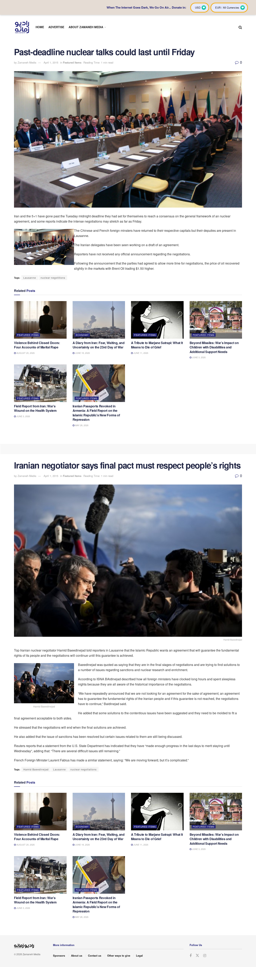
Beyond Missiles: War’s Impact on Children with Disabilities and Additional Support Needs (214, 347)
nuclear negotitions (53, 277)
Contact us (94, 955)
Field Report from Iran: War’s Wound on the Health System (35, 408)
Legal (139, 955)
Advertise (56, 27)
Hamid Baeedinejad (36, 769)
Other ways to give (118, 955)
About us (76, 955)
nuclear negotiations (83, 769)
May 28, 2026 (81, 425)
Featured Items (72, 62)
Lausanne (29, 277)
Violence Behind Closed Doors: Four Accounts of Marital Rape (37, 344)
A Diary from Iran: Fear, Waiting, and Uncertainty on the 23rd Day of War (99, 344)
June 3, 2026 (198, 357)
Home (40, 27)
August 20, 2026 (25, 352)
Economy (82, 334)
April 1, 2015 (51, 62)
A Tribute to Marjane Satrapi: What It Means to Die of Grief (157, 344)
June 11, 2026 (140, 352)
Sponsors (59, 955)
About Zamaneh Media (86, 27)
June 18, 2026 (82, 352)
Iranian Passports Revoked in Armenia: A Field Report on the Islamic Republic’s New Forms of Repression (96, 413)
